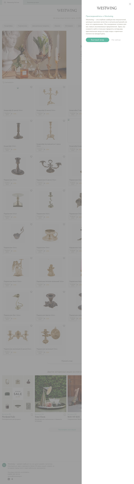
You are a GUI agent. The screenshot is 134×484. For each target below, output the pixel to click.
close (130, 4)
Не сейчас (116, 40)
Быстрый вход (97, 40)
